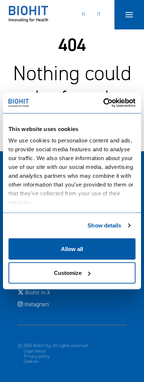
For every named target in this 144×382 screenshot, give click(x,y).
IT (98, 14)
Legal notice (35, 351)
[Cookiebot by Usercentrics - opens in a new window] (104, 103)
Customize (68, 273)
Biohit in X (68, 292)
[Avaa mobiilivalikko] (129, 14)
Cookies (31, 361)
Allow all (72, 248)
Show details (104, 225)
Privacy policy (36, 356)
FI (83, 14)
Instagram (36, 304)
